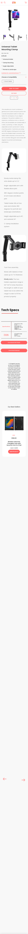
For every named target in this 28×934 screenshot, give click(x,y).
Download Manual (14, 350)
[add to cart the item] (14, 88)
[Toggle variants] (26, 77)
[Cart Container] (26, 2)
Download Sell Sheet (14, 342)
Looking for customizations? (10, 73)
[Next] (23, 779)
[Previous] (5, 779)
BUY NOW (14, 93)
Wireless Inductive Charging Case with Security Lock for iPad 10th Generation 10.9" (14, 444)
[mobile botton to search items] (4, 2)
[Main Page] (14, 2)
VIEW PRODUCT (14, 451)
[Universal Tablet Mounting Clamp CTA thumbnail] (4, 37)
